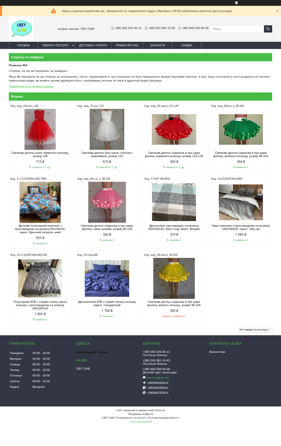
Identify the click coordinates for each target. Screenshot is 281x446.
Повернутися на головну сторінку (31, 86)
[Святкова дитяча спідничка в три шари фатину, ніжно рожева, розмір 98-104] (107, 202)
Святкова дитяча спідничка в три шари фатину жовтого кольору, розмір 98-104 (174, 303)
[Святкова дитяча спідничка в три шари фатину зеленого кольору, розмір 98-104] (241, 129)
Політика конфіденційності (163, 417)
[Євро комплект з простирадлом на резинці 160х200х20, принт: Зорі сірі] (241, 202)
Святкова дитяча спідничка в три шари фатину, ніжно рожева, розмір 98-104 (107, 227)
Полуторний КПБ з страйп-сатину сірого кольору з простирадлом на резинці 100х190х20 (40, 305)
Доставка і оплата (93, 45)
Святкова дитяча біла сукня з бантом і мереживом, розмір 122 (107, 154)
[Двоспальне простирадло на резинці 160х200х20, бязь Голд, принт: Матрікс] (174, 202)
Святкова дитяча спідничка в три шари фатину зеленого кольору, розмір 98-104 (240, 154)
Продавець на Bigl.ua (140, 414)
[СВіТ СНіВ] (21, 40)
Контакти (158, 45)
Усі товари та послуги (253, 329)
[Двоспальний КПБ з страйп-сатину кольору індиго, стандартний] (107, 278)
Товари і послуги (55, 45)
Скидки (186, 45)
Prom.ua (160, 410)
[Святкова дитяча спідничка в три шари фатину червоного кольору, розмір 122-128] (174, 129)
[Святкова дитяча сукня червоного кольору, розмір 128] (40, 129)
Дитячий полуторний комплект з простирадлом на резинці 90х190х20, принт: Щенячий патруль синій (40, 229)
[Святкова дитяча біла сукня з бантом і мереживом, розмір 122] (107, 129)
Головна (23, 45)
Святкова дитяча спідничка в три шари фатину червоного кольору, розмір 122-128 (174, 154)
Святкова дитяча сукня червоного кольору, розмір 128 (40, 154)
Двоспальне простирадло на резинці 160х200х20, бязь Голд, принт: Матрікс (174, 227)
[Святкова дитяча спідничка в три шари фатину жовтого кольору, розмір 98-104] (174, 278)
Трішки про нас (127, 45)
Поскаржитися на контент (131, 417)
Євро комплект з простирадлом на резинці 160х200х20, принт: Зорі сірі (240, 227)
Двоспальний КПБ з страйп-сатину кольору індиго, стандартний (107, 303)
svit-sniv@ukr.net (158, 377)
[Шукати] (268, 29)
